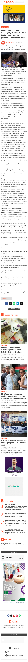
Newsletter (6, 539)
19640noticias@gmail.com (15, 655)
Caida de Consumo (6, 298)
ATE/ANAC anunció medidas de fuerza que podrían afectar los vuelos (13, 442)
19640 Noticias (9, 42)
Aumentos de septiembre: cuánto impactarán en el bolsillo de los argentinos (11, 349)
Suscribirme (14, 552)
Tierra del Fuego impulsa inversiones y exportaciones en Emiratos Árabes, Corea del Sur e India (15, 531)
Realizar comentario (14, 308)
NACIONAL (5, 27)
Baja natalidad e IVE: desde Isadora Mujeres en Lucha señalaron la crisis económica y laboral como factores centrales (15, 523)
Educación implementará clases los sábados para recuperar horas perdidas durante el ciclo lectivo (15, 514)
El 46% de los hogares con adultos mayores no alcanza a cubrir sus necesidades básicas (13, 396)
